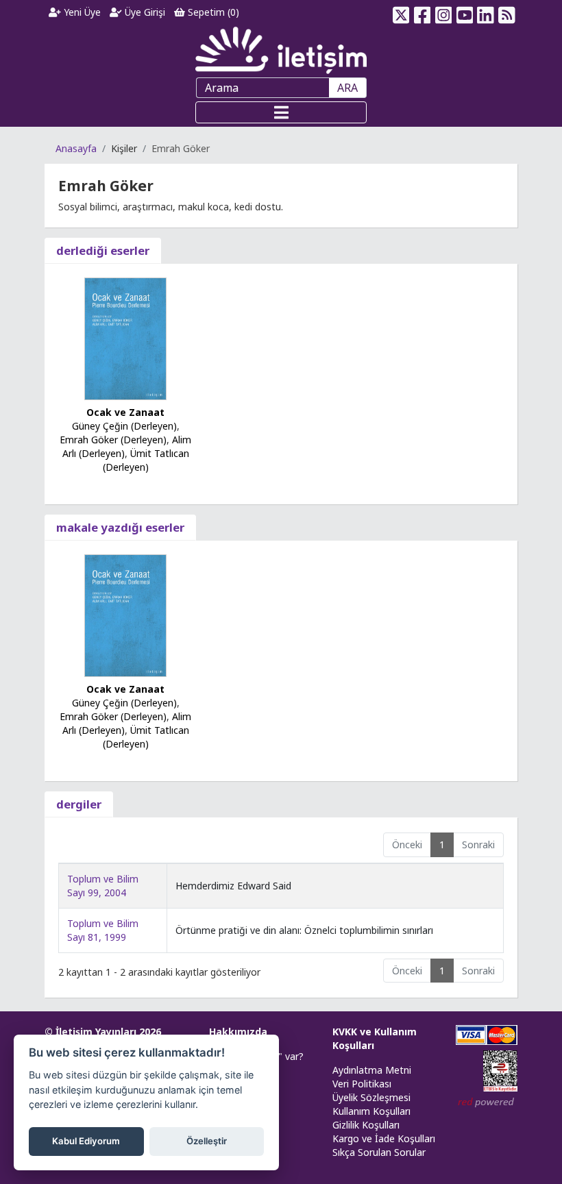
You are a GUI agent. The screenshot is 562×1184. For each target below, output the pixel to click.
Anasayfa (76, 148)
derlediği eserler (102, 250)
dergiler (78, 804)
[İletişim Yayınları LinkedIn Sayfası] (485, 12)
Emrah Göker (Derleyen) (113, 439)
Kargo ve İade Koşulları (383, 1138)
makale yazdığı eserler (120, 527)
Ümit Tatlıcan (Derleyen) (146, 460)
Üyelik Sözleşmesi (371, 1097)
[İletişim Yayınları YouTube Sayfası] (464, 12)
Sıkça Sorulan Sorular (379, 1152)
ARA (347, 87)
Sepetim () (212, 11)
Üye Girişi (143, 11)
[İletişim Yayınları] (281, 49)
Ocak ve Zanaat (125, 412)
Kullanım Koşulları (371, 1111)
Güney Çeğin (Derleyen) (124, 425)
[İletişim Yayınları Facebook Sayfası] (422, 12)
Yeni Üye (81, 11)
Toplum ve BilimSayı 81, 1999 (102, 930)
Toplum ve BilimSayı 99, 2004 (102, 885)
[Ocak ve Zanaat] (125, 337)
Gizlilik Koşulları (366, 1124)
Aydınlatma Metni (371, 1069)
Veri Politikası (361, 1083)
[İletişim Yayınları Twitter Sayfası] (401, 12)
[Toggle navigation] (281, 112)
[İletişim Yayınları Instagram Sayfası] (443, 12)
